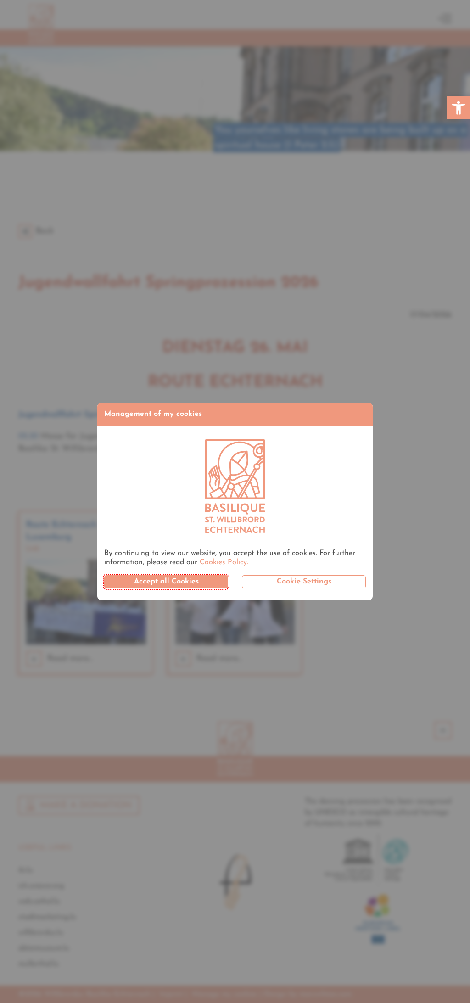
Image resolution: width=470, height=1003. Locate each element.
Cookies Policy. (224, 562)
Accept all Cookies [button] (166, 581)
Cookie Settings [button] (304, 581)
